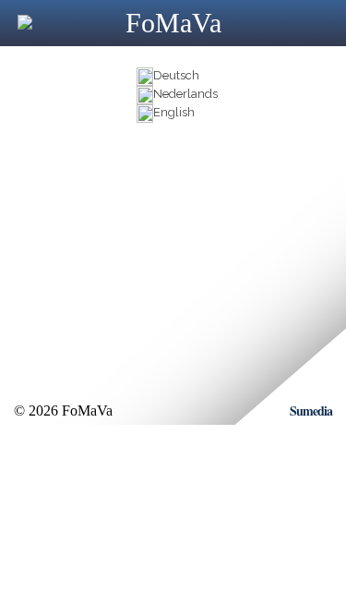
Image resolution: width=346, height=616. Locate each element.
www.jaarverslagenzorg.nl (121, 204)
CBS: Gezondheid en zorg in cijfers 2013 (156, 254)
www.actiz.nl (84, 221)
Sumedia (311, 410)
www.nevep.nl (88, 238)
